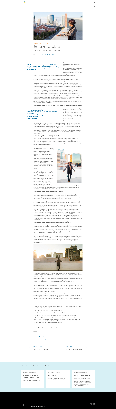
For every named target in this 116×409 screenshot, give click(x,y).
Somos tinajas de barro (74, 349)
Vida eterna (52, 375)
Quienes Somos (61, 6)
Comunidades (43, 6)
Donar (69, 6)
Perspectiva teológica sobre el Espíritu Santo (31, 376)
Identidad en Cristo (49, 55)
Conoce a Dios (24, 6)
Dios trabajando (52, 6)
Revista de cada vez (59, 327)
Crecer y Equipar (33, 6)
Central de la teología (41, 349)
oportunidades (76, 6)
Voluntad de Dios (40, 55)
